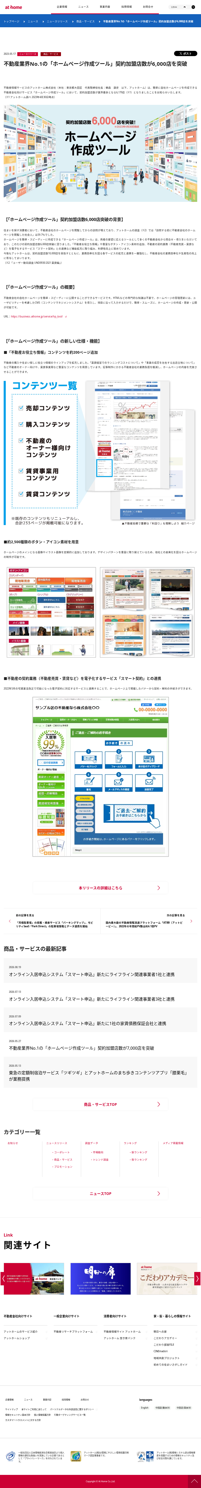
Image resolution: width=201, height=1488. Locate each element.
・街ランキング (138, 1159)
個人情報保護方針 (42, 1414)
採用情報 (66, 1399)
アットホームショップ (17, 1338)
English (144, 1407)
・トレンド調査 (99, 1159)
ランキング (130, 1143)
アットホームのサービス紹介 (21, 1331)
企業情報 (62, 6)
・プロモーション (62, 1166)
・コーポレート (61, 1152)
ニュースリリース (56, 1143)
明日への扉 (160, 1331)
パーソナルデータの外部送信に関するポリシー (72, 1409)
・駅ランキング (138, 1152)
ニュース (83, 6)
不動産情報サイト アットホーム (122, 1331)
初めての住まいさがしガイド (171, 1364)
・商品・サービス (62, 1159)
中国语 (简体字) (184, 1407)
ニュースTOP (100, 1193)
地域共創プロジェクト (167, 1358)
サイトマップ (11, 1409)
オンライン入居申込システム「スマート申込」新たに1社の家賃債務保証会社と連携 (87, 1023)
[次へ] (197, 1278)
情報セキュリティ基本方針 (17, 1414)
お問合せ (148, 6)
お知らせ (13, 1143)
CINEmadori (161, 1351)
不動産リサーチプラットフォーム (73, 1331)
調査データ (91, 1143)
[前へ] (3, 1278)
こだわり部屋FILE (164, 1344)
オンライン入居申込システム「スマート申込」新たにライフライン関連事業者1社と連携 (92, 974)
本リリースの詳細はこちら (100, 887)
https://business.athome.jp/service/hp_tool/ (37, 316)
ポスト (187, 53)
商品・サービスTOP (100, 1104)
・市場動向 (96, 1152)
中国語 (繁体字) (162, 1407)
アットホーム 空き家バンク (120, 1338)
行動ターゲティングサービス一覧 (70, 1414)
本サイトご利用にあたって (34, 1409)
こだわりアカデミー (165, 1338)
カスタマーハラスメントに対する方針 (23, 1420)
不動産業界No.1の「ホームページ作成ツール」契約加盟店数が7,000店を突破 (81, 1048)
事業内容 (105, 6)
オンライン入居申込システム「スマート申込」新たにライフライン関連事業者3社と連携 (92, 999)
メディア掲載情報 (173, 1143)
